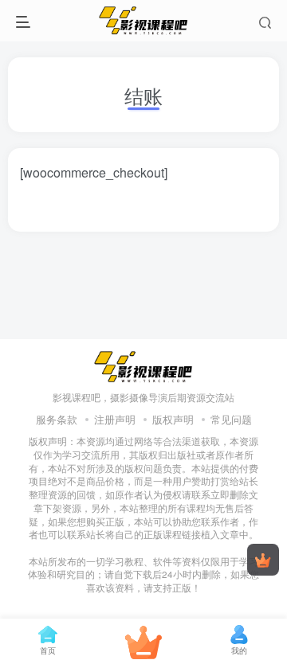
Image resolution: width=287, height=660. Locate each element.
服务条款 (56, 419)
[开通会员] (263, 560)
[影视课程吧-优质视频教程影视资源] (143, 365)
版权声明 (173, 419)
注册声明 (115, 419)
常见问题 (231, 419)
